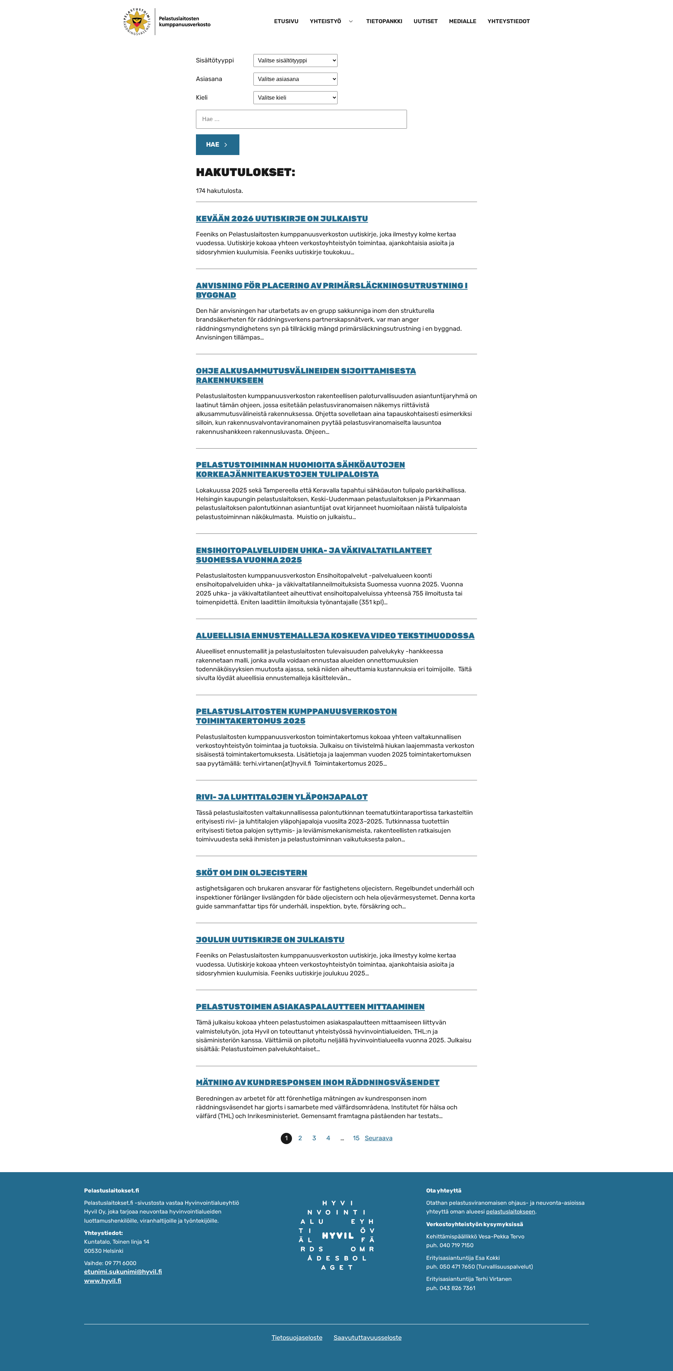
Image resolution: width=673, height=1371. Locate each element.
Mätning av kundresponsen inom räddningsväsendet (318, 1082)
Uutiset (426, 21)
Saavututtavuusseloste (368, 1338)
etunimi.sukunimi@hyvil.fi (123, 1272)
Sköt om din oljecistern (251, 873)
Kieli (202, 97)
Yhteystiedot (509, 21)
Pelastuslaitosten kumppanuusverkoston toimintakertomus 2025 (296, 716)
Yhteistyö (325, 21)
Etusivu (286, 21)
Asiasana (209, 79)
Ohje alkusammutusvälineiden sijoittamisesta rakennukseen (306, 375)
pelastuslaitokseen (510, 1211)
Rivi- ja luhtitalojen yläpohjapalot (282, 797)
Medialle (462, 21)
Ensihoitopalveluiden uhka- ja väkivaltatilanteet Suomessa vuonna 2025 (314, 555)
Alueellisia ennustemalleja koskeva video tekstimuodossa (335, 635)
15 (356, 1138)
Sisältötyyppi (215, 60)
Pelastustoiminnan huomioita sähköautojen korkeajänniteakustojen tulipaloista (300, 469)
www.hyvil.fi (102, 1281)
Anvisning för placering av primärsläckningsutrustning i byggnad (332, 290)
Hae (212, 144)
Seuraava (379, 1138)
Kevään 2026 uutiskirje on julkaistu (282, 218)
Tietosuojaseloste (297, 1338)
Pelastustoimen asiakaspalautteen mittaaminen (310, 1007)
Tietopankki (384, 21)
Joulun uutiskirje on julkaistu (270, 940)
